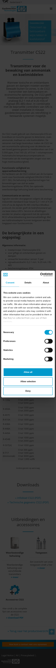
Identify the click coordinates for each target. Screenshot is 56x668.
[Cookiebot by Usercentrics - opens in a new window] (40, 274)
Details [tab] (28, 282)
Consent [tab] (10, 282)
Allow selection (28, 381)
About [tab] (46, 282)
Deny (28, 391)
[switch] (49, 341)
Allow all (28, 372)
